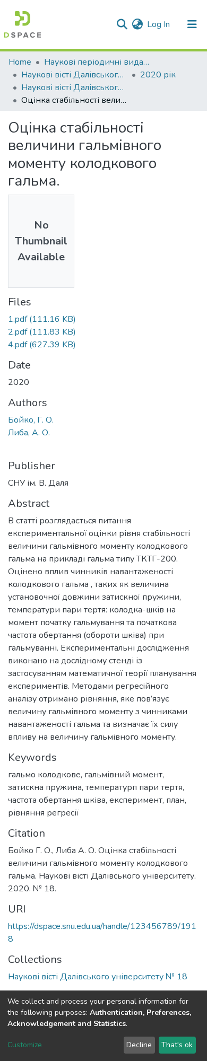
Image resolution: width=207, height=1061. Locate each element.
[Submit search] (121, 24)
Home (19, 62)
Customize (24, 1045)
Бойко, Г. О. (31, 420)
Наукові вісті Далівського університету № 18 (74, 87)
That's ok (177, 1045)
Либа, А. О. (29, 433)
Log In (159, 24)
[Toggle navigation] (192, 24)
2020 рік (158, 75)
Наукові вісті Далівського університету (74, 75)
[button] (137, 24)
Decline (139, 1045)
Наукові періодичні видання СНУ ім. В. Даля (97, 62)
